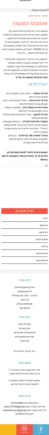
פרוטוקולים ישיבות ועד (24, 332)
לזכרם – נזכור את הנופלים (24, 295)
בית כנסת (43, 232)
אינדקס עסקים (24, 291)
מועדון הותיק (42, 239)
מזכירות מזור (42, 253)
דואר (45, 218)
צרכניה (44, 246)
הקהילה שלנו (24, 324)
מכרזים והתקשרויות (24, 336)
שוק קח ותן (24, 328)
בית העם (44, 225)
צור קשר (24, 300)
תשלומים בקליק (24, 304)
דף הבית (45, 16)
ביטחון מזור (24, 308)
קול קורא (24, 341)
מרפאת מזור (42, 260)
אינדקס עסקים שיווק (24, 287)
